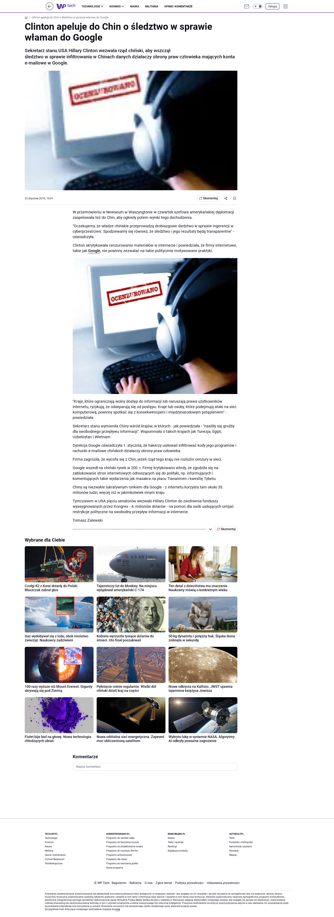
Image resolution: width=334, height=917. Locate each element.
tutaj (117, 909)
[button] (257, 6)
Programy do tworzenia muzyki (122, 842)
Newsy (171, 838)
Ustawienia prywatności (222, 883)
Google (94, 250)
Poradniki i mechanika (241, 842)
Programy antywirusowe (119, 855)
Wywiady (234, 850)
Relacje (233, 855)
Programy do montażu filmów (122, 850)
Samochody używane (240, 846)
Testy (232, 838)
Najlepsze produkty (178, 850)
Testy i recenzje (175, 842)
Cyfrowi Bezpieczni (54, 859)
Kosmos (115, 6)
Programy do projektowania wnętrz (124, 846)
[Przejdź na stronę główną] (50, 9)
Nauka (134, 6)
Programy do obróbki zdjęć (120, 838)
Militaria (151, 6)
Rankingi (172, 846)
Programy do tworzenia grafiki (122, 863)
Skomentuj (210, 198)
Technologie (91, 6)
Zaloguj (272, 6)
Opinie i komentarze (178, 6)
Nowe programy (114, 867)
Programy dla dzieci (116, 859)
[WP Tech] (69, 6)
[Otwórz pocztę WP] (247, 6)
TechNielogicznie (53, 863)
